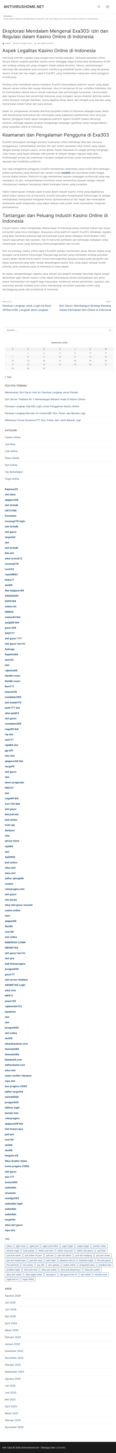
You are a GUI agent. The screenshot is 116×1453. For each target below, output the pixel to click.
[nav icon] (107, 7)
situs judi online (49, 1269)
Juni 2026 (10, 1309)
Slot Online (11, 464)
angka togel (83, 1246)
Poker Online (12, 458)
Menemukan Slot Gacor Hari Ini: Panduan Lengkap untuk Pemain (41, 392)
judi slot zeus (36, 1260)
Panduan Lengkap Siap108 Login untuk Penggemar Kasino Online (42, 406)
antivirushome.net (24, 7)
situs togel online (34, 1274)
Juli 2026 (10, 1302)
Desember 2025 (14, 1350)
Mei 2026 (10, 1316)
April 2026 (11, 1323)
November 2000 (14, 1427)
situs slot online (13, 1274)
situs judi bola (30, 1269)
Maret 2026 (11, 1330)
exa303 (66, 172)
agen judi (34, 1246)
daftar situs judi (65, 1250)
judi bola (101, 1250)
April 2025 (11, 1406)
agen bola (21, 1246)
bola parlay (28, 1250)
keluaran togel (86, 1260)
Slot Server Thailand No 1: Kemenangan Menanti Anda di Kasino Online (45, 399)
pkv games (53, 1265)
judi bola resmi (13, 1255)
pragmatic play (87, 1265)
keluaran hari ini (67, 1260)
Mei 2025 (10, 1399)
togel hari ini (12, 1279)
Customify (61, 1447)
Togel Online (12, 478)
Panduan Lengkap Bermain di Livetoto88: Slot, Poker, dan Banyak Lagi (45, 413)
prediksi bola (105, 1265)
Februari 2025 (13, 1420)
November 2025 (14, 1357)
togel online (28, 1279)
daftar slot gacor (85, 1250)
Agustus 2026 (13, 1295)
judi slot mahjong (83, 1255)
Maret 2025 (11, 1413)
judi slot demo (64, 1255)
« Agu (8, 376)
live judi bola (12, 1265)
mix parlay (28, 1265)
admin (7, 43)
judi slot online (103, 1255)
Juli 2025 (10, 1385)
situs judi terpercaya (71, 1269)
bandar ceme (99, 1246)
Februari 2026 (13, 1337)
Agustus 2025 (13, 1378)
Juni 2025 (10, 1392)
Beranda (7, 16)
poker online (69, 1265)
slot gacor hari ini (68, 1274)
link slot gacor (104, 1260)
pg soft (40, 1265)
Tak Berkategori (45, 43)
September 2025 (14, 1371)
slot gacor (51, 1274)
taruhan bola (101, 1274)
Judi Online (11, 451)
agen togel (67, 1246)
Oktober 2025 (13, 1364)
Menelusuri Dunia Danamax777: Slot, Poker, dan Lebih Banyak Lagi (43, 420)
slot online (86, 1274)
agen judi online (50, 1246)
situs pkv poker (92, 1269)
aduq (9, 1246)
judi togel (51, 1260)
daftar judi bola (45, 1250)
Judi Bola (10, 444)
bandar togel (12, 1250)
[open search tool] (99, 6)
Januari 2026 (12, 1344)
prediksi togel (13, 1269)
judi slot (49, 1255)
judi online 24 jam (33, 1255)
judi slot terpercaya (16, 1260)
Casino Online (13, 437)
